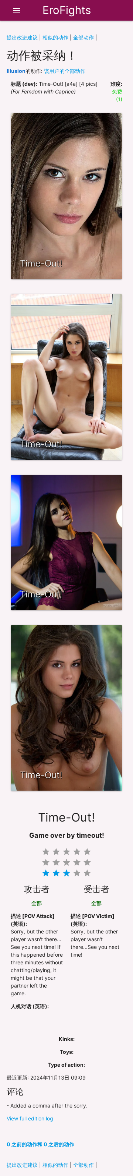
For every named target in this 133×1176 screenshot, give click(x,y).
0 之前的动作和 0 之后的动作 (40, 1144)
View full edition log (30, 1118)
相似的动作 (55, 37)
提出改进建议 (22, 37)
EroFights (66, 10)
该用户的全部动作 (64, 71)
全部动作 (83, 37)
